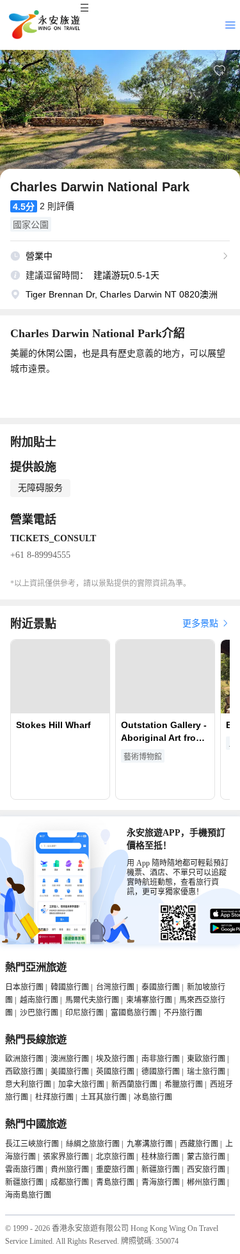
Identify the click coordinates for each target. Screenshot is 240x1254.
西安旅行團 (206, 1169)
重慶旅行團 (115, 1169)
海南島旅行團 (28, 1195)
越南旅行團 (39, 1000)
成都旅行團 (70, 1182)
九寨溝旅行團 (150, 1143)
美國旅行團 (70, 1071)
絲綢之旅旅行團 (93, 1143)
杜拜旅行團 (54, 1097)
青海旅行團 (160, 1182)
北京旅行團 (115, 1156)
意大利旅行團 (28, 1084)
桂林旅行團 (160, 1156)
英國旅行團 (115, 1071)
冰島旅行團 (153, 1097)
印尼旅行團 (84, 1012)
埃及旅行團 (115, 1058)
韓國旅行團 (70, 987)
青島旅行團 (115, 1182)
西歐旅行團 (24, 1071)
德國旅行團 (160, 1071)
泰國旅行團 (160, 987)
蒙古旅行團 (206, 1156)
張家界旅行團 (66, 1156)
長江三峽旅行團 (32, 1143)
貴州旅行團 (70, 1169)
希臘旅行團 (183, 1084)
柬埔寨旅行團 (149, 1000)
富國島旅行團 (134, 1012)
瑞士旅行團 (206, 1071)
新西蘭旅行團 (134, 1084)
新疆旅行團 (160, 1169)
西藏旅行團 (199, 1143)
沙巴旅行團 (39, 1012)
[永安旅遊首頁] (43, 25)
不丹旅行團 (183, 1012)
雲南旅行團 (24, 1169)
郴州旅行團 (206, 1182)
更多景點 (201, 623)
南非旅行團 (160, 1058)
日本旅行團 (24, 987)
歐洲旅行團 (24, 1058)
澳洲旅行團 (70, 1058)
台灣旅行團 (115, 987)
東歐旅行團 (206, 1058)
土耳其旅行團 (104, 1097)
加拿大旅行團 (81, 1084)
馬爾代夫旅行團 (92, 1000)
